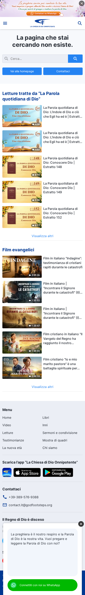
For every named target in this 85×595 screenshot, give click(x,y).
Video (6, 425)
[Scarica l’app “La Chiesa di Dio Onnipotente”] (6, 472)
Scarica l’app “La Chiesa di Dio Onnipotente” (40, 462)
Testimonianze (13, 440)
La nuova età (12, 448)
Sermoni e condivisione (59, 433)
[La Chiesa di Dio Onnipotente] (42, 23)
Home (6, 418)
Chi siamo (49, 448)
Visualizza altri (42, 236)
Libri (45, 418)
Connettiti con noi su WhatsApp (40, 585)
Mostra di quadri (54, 440)
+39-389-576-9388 (24, 497)
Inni (45, 425)
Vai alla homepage (22, 71)
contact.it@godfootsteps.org (30, 505)
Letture (7, 433)
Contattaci (63, 71)
